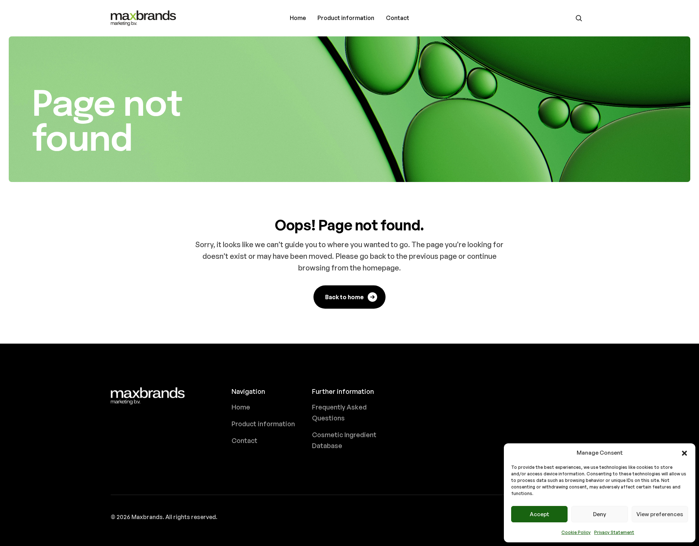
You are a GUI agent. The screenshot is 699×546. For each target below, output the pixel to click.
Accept (539, 514)
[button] (684, 452)
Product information (345, 17)
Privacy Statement (614, 532)
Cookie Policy (576, 532)
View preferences (659, 514)
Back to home (344, 297)
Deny (599, 514)
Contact (397, 17)
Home (298, 17)
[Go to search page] (578, 18)
